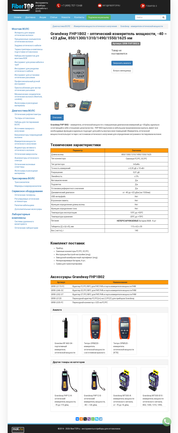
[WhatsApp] (93, 419)
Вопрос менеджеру (122, 71)
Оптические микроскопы (26, 154)
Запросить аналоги (122, 63)
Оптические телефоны (25, 195)
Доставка (30, 17)
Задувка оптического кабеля (28, 45)
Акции (42, 17)
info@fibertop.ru (111, 5)
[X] (85, 419)
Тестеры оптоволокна (25, 118)
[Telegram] (100, 419)
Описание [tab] (57, 117)
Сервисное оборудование (27, 191)
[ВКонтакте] (77, 419)
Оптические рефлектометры (28, 114)
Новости (65, 17)
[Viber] (89, 419)
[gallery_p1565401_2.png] (71, 105)
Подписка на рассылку (98, 17)
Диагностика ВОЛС (23, 110)
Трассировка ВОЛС (23, 178)
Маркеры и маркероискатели (28, 186)
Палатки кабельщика (24, 205)
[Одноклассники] (81, 419)
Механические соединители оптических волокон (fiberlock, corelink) (28, 96)
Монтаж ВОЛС (20, 28)
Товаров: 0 (151, 6)
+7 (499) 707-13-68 (71, 5)
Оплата (17, 17)
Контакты (79, 17)
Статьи (53, 17)
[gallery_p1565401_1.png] (56, 105)
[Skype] (96, 419)
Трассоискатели (22, 182)
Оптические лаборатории (26, 228)
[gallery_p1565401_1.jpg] (85, 105)
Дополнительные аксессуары (28, 209)
